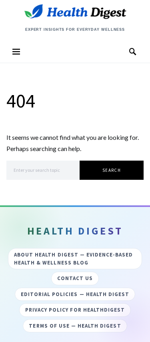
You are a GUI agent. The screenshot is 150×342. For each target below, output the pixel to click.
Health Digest (75, 20)
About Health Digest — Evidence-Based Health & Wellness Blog (73, 258)
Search (111, 170)
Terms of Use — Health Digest (75, 325)
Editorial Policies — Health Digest (75, 294)
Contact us (75, 278)
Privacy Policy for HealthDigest (75, 309)
